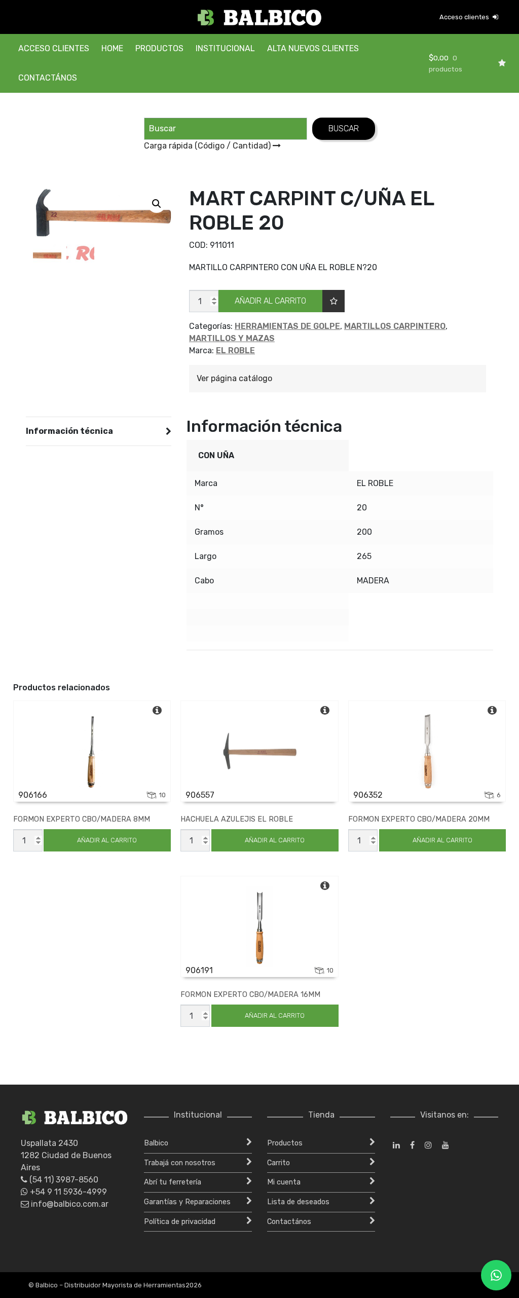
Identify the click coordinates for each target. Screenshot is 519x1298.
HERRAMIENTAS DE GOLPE (287, 326)
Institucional (225, 48)
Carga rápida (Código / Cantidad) (208, 146)
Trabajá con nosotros (179, 1163)
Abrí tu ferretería (172, 1182)
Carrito (278, 1163)
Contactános (47, 78)
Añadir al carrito (270, 301)
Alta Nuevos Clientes (313, 48)
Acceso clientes (465, 17)
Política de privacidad (179, 1221)
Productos (159, 48)
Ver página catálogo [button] (234, 378)
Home (112, 48)
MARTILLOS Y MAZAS (232, 338)
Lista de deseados (298, 1202)
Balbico (156, 1143)
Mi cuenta (284, 1182)
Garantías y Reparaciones (187, 1202)
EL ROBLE (235, 350)
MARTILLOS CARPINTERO (395, 326)
